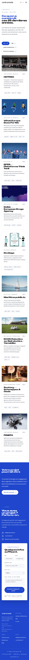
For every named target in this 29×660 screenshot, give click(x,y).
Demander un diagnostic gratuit (14, 590)
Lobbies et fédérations (21, 616)
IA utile (17, 621)
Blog (3, 643)
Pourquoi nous (5, 637)
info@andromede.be (20, 637)
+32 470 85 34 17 (19, 640)
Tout (5, 43)
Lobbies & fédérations (9, 47)
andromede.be (14, 657)
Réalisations (5, 640)
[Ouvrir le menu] (26, 2)
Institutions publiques (9, 51)
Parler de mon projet (10, 492)
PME (13, 43)
